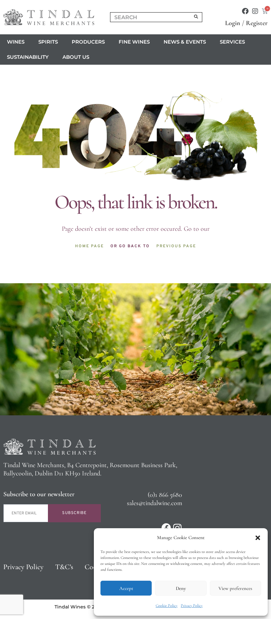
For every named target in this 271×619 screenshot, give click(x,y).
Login (232, 23)
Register (257, 23)
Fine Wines (134, 42)
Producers (88, 42)
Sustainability (28, 57)
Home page (89, 246)
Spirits (48, 42)
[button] (257, 537)
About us (75, 57)
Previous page (176, 246)
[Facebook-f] (245, 11)
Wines (15, 42)
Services (232, 42)
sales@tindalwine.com (154, 503)
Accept (126, 588)
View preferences (235, 588)
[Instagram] (255, 11)
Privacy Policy (192, 605)
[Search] (196, 17)
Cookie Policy (166, 605)
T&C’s (64, 567)
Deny (181, 588)
